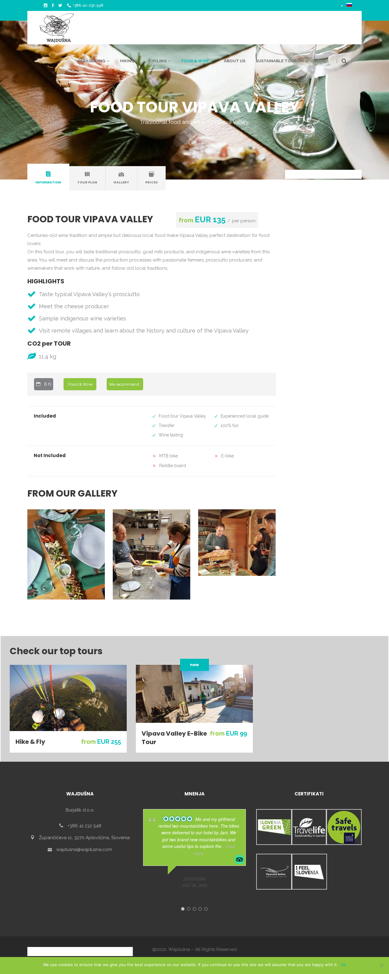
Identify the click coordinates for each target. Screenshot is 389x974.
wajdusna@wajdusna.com (84, 849)
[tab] (48, 178)
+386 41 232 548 (84, 826)
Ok (343, 964)
